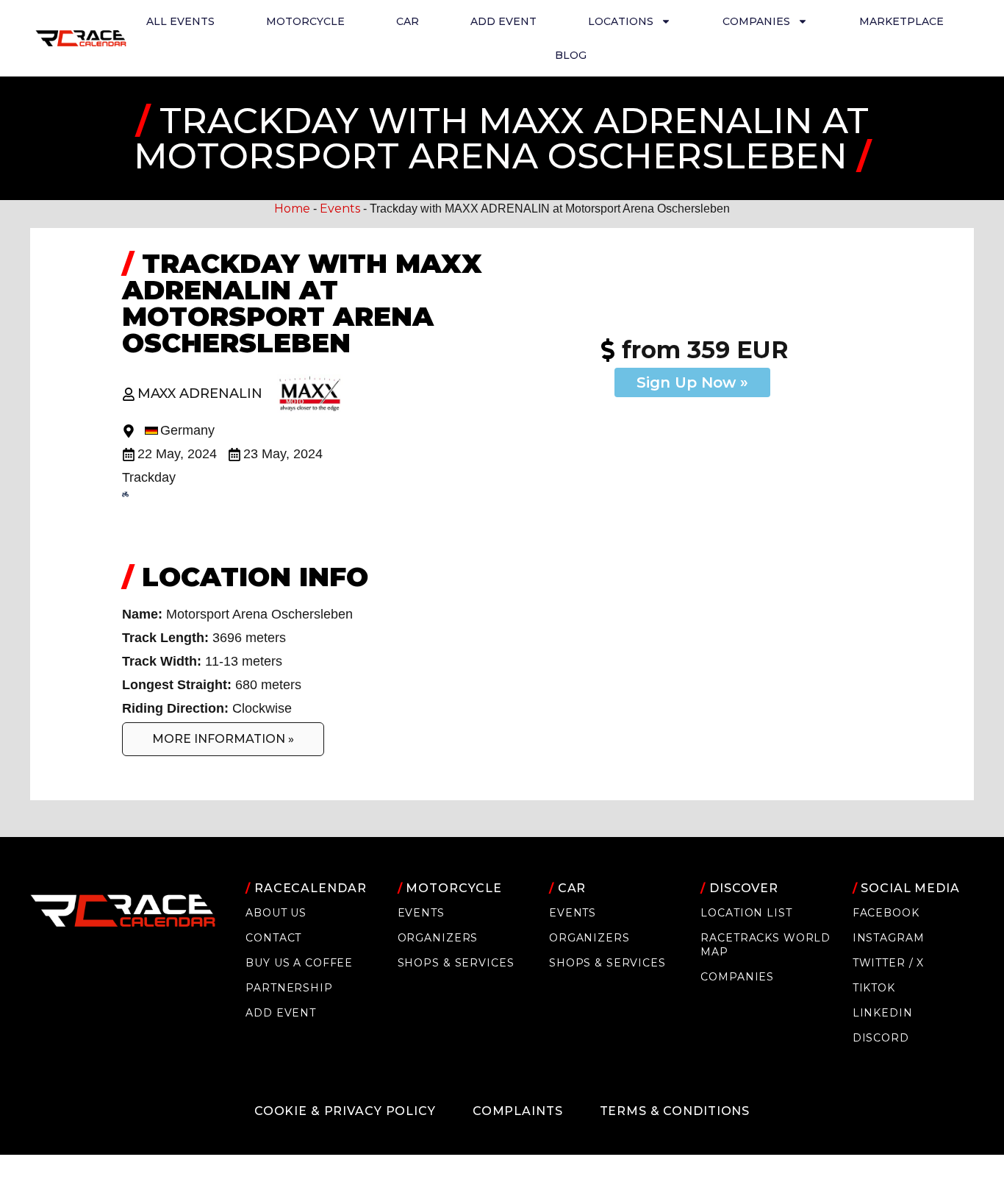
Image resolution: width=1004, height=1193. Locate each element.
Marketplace (901, 21)
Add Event (503, 21)
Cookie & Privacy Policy (345, 1111)
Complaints (518, 1111)
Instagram (889, 937)
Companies (737, 976)
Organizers (438, 937)
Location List (746, 912)
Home (292, 209)
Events (340, 209)
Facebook (886, 912)
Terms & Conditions (675, 1111)
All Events (180, 21)
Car (407, 21)
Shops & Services (456, 962)
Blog (571, 55)
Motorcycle (305, 21)
